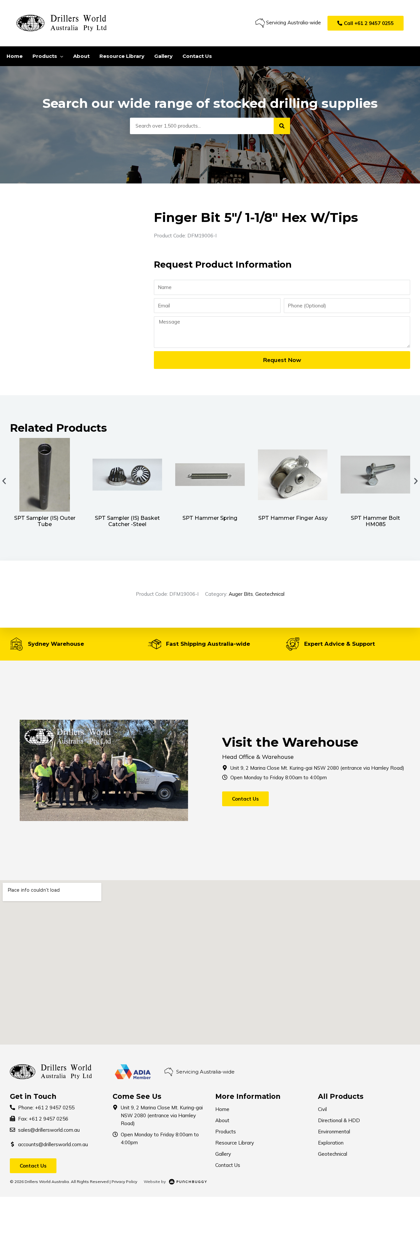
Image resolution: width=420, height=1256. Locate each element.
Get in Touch (33, 1096)
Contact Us (227, 1165)
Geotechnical (269, 594)
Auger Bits (241, 594)
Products (225, 1131)
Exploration (331, 1143)
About (222, 1120)
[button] (365, 23)
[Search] (282, 126)
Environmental (334, 1131)
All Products (341, 1096)
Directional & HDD (339, 1120)
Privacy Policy (124, 1181)
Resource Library (234, 1143)
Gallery (223, 1154)
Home (222, 1109)
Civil (322, 1109)
